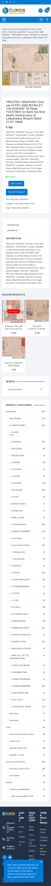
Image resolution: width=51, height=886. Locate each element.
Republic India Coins (18, 748)
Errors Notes (17, 538)
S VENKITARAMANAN (21, 679)
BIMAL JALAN (18, 517)
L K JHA (15, 600)
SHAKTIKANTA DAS (20, 693)
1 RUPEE (15, 432)
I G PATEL (16, 572)
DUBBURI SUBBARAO (21, 531)
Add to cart (16, 183)
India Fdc (25, 208)
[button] (44, 49)
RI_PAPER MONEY (18, 425)
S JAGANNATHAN (19, 672)
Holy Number (19, 559)
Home (4, 29)
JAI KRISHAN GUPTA (21, 579)
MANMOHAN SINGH (20, 628)
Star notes (14, 713)
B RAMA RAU (17, 510)
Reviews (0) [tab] (12, 230)
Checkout (23, 837)
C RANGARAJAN (19, 524)
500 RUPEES (17, 490)
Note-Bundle (15, 418)
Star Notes (14, 720)
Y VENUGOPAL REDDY (21, 706)
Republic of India (17, 755)
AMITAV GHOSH (19, 504)
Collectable (16, 208)
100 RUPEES (17, 448)
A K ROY (15, 497)
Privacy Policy (43, 830)
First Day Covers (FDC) (25, 203)
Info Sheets (14, 775)
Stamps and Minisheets (19, 789)
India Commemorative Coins (22, 734)
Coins (8, 727)
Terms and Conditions (44, 839)
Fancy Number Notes (21, 545)
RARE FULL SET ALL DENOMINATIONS (19, 657)
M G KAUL (16, 607)
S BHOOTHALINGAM (21, 665)
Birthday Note (19, 552)
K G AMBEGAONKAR (20, 586)
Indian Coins (15, 741)
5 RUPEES (16, 476)
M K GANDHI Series (20, 614)
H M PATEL (16, 566)
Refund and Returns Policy (43, 850)
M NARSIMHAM (18, 621)
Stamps (9, 782)
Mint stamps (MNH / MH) (22, 796)
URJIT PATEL (17, 700)
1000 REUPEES (18, 455)
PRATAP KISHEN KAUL (21, 635)
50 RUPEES (16, 483)
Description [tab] (13, 225)
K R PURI (15, 593)
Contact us (22, 843)
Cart (20, 832)
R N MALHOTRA (19, 641)
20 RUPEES (16, 469)
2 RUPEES (16, 462)
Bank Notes (11, 411)
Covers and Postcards (18, 29)
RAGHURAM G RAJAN (21, 648)
